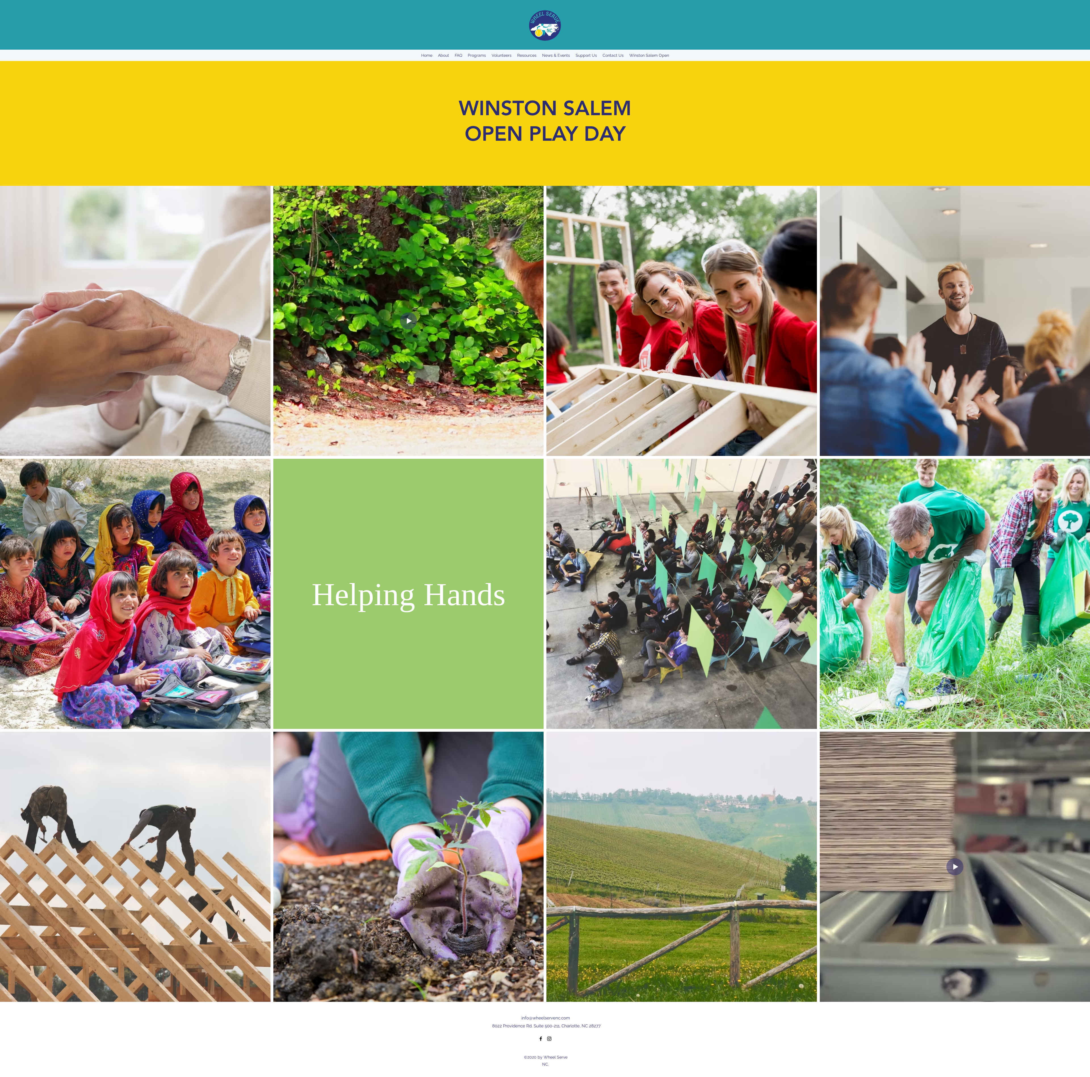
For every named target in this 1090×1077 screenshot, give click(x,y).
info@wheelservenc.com (545, 1018)
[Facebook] (541, 1039)
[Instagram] (549, 1039)
